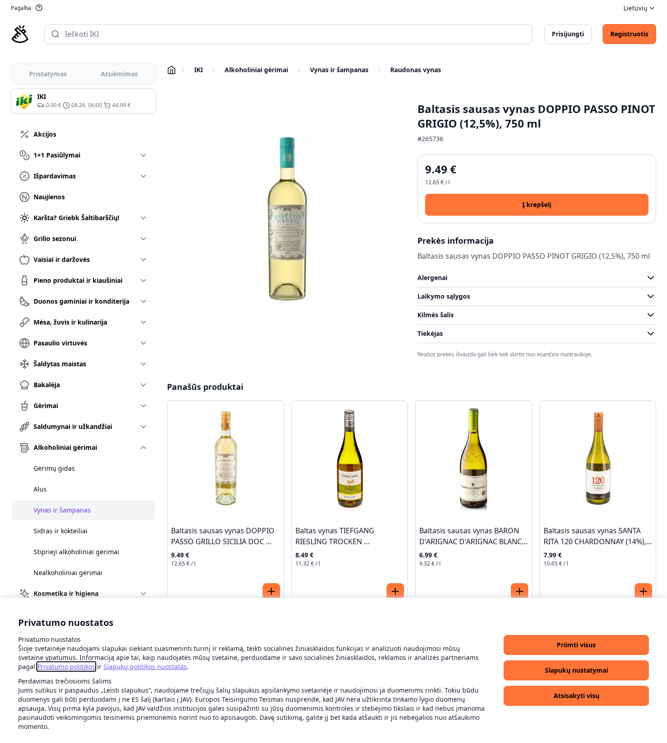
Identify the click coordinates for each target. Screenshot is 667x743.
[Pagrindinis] (20, 34)
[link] (66, 666)
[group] (83, 100)
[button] (576, 645)
